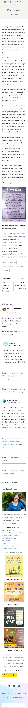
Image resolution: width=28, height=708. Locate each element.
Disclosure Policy (20, 693)
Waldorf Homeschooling (10, 548)
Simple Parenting (8, 546)
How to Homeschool (9, 538)
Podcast (5, 543)
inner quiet (20, 266)
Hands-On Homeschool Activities (13, 533)
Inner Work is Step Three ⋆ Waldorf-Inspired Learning (12, 376)
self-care (6, 270)
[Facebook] (14, 686)
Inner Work (6, 541)
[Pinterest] (19, 686)
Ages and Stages (8, 530)
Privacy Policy (7, 693)
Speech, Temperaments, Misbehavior (20, 283)
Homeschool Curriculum (10, 535)
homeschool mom (8, 266)
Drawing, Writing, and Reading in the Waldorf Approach (6, 286)
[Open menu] (14, 5)
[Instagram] (9, 686)
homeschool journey (9, 262)
